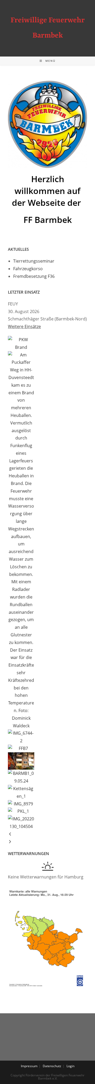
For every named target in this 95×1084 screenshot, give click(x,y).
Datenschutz (52, 1066)
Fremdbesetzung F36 (34, 276)
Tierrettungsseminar (33, 261)
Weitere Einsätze (24, 326)
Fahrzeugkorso (28, 269)
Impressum (29, 1066)
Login (70, 1066)
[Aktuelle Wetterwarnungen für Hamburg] (47, 937)
